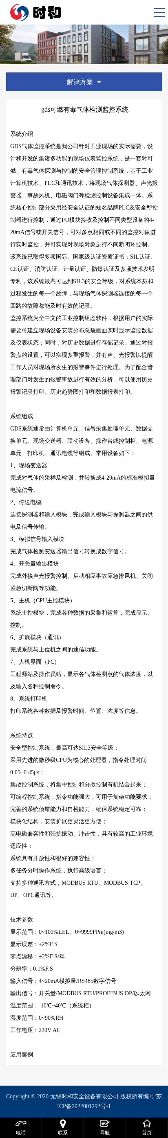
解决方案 (80, 81)
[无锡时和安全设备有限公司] (56, 12)
